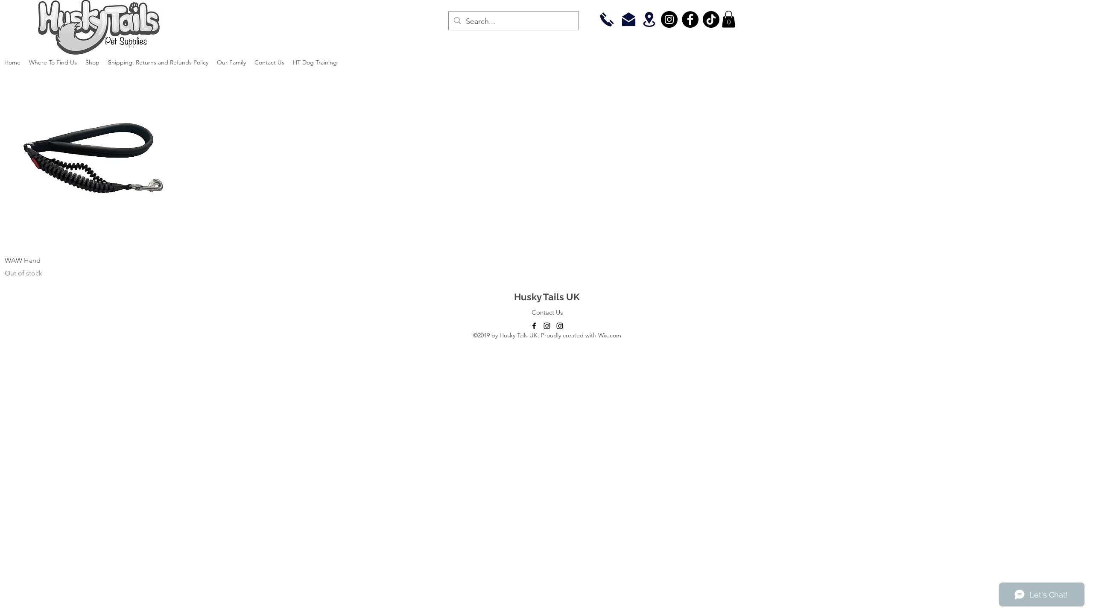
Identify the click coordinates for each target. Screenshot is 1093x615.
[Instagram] (669, 19)
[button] (729, 19)
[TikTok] (711, 19)
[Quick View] (91, 161)
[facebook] (534, 326)
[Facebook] (690, 19)
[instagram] (547, 326)
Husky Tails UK (547, 296)
